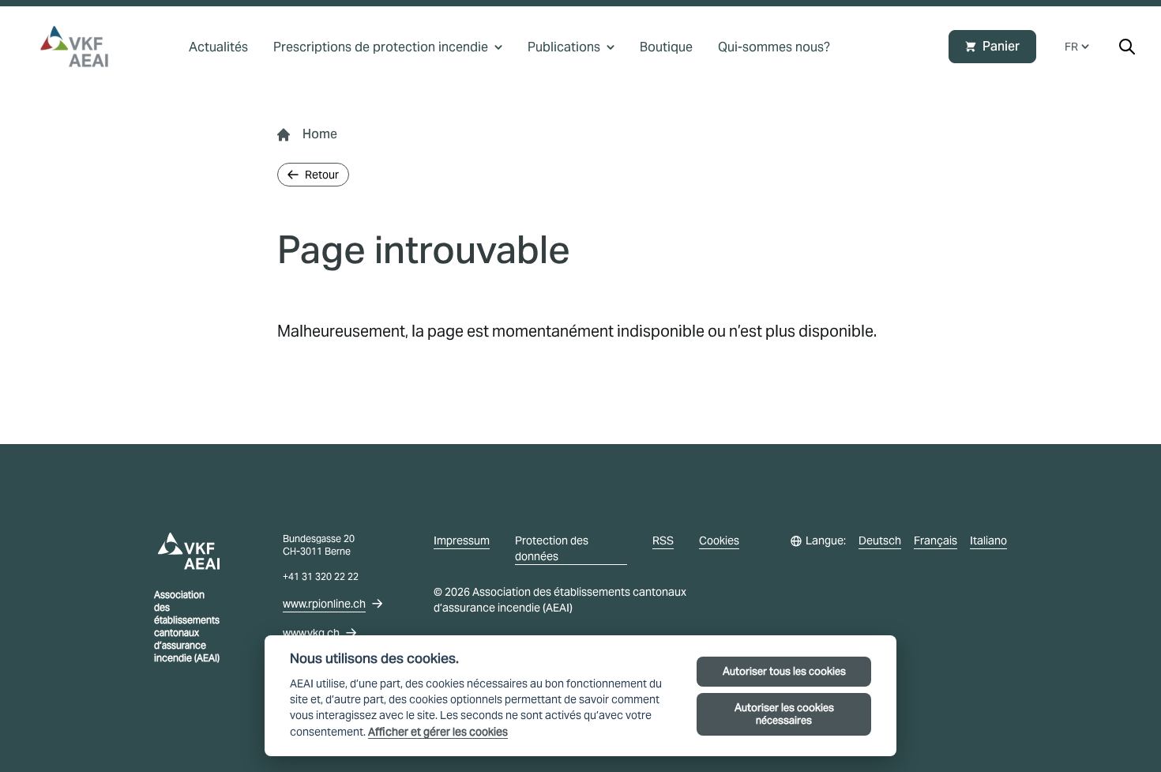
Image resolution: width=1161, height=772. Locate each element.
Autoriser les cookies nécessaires (784, 714)
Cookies (719, 540)
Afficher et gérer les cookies (438, 732)
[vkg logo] (81, 46)
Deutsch (880, 540)
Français (935, 540)
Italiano (988, 540)
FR (1071, 47)
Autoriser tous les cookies (784, 671)
